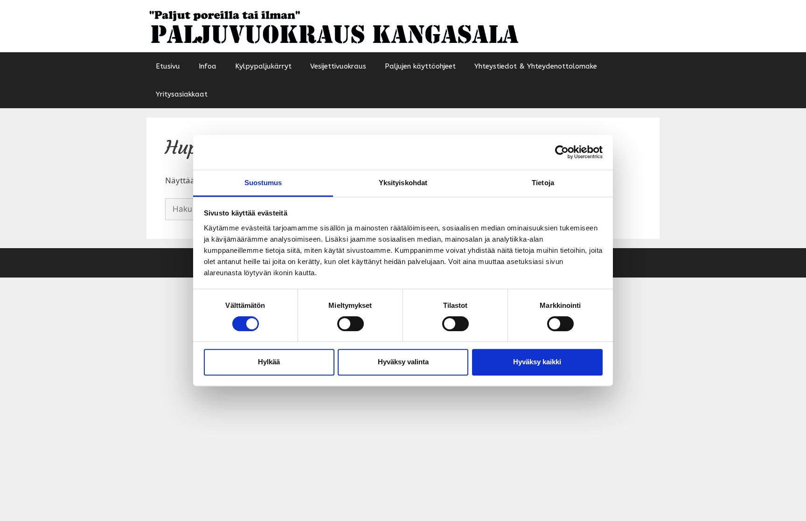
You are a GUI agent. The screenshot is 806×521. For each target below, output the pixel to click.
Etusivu (168, 66)
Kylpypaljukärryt (263, 66)
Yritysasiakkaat (182, 94)
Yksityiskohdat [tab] (403, 183)
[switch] (350, 323)
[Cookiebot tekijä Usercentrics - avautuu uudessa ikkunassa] (562, 152)
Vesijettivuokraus (338, 66)
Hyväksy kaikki (537, 362)
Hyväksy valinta (403, 362)
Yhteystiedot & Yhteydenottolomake (535, 66)
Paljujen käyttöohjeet (420, 66)
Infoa (207, 66)
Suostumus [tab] (263, 183)
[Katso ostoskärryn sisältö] (647, 94)
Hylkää (269, 362)
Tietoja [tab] (543, 183)
